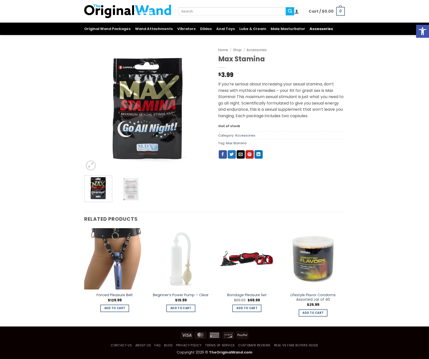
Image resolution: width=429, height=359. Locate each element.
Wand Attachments (154, 28)
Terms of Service (220, 345)
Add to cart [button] (114, 308)
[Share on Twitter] (232, 154)
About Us (143, 345)
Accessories (321, 28)
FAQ (157, 345)
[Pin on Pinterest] (250, 154)
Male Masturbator (288, 28)
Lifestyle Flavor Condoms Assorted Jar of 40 (313, 297)
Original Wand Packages (107, 28)
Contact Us (121, 345)
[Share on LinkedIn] (258, 154)
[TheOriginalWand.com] (127, 11)
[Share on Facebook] (223, 154)
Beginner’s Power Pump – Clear (181, 295)
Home (223, 50)
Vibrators (186, 28)
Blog (168, 345)
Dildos (206, 28)
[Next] (202, 108)
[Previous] (92, 108)
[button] (422, 31)
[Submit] (290, 11)
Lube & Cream (252, 28)
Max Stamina (236, 143)
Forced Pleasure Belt (115, 295)
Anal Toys (225, 28)
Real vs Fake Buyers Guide (296, 345)
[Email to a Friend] (241, 154)
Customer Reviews (254, 345)
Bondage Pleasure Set (247, 295)
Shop (237, 50)
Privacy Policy (189, 345)
